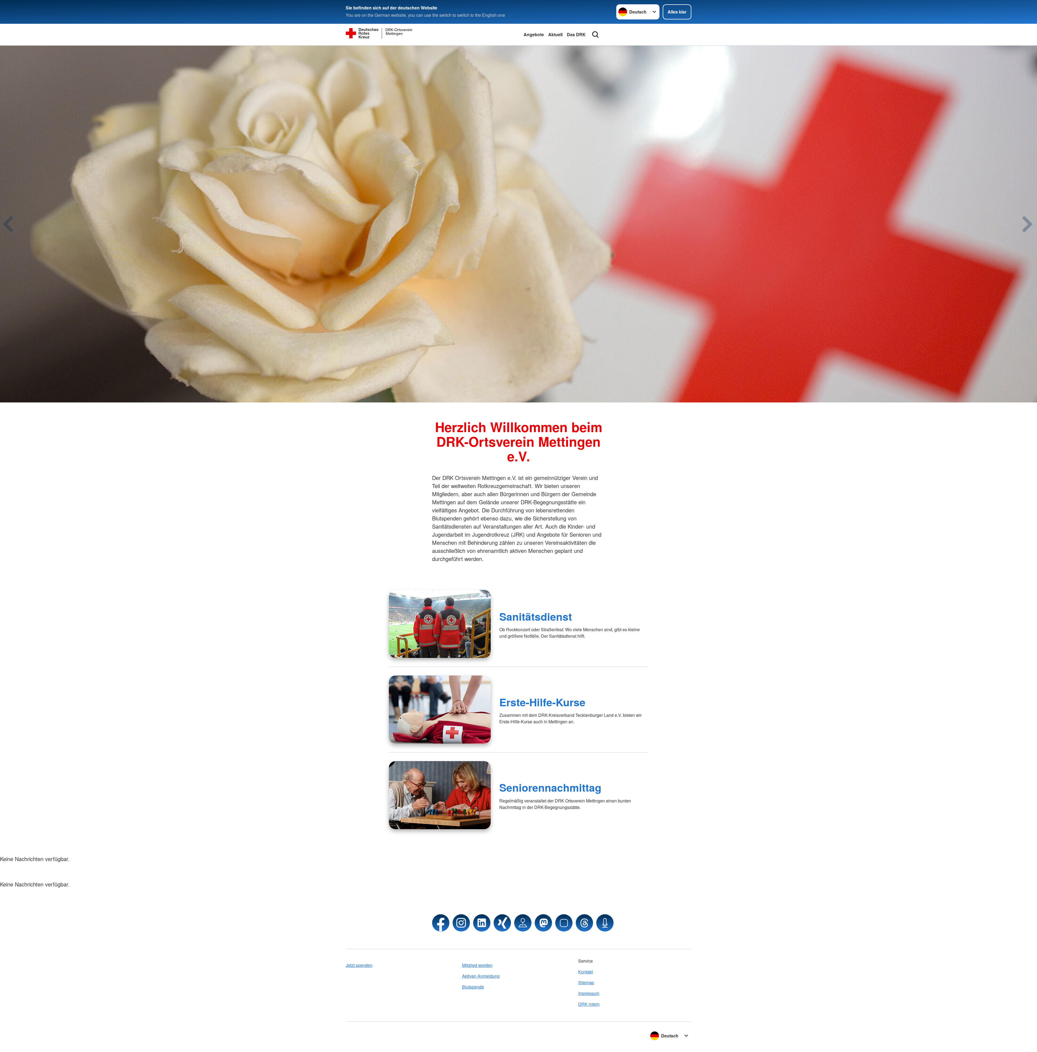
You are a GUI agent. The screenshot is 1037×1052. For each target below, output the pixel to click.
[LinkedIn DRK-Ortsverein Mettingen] (481, 923)
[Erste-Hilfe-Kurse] (440, 709)
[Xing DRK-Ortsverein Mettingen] (502, 923)
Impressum (588, 993)
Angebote (534, 34)
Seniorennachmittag (550, 787)
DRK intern (589, 1004)
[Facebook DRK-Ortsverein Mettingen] (440, 923)
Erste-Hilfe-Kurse (542, 702)
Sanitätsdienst (535, 616)
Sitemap (586, 982)
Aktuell (555, 34)
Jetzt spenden (359, 965)
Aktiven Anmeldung (481, 976)
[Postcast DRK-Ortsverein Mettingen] (605, 923)
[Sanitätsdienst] (440, 624)
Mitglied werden (477, 965)
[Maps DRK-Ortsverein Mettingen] (522, 923)
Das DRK (576, 34)
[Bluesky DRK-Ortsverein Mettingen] (564, 923)
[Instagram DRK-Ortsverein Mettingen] (461, 923)
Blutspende (473, 987)
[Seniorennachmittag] (440, 795)
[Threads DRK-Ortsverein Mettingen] (584, 923)
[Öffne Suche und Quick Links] (595, 34)
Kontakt (585, 972)
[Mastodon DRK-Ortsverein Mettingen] (543, 923)
